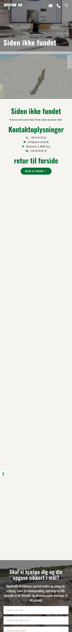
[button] (66, 6)
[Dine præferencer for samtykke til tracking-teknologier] (3, 474)
